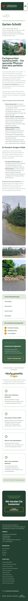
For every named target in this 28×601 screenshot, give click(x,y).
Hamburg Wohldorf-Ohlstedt (9, 564)
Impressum (9, 596)
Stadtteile (4, 552)
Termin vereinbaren (14, 358)
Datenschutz (15, 596)
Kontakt (4, 554)
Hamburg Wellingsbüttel (8, 579)
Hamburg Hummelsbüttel (8, 581)
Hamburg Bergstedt (7, 562)
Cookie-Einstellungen (22, 596)
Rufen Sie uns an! (20, 480)
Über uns (4, 550)
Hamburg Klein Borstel (7, 576)
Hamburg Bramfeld (7, 574)
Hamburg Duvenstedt (7, 566)
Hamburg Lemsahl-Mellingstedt (10, 568)
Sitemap (4, 596)
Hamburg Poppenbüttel (8, 583)
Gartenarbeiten (5, 548)
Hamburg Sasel (6, 572)
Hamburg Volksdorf (7, 570)
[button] (25, 6)
